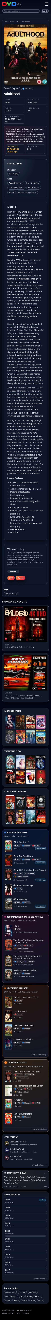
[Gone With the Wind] (40, 817)
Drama (24, 1300)
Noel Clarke (33, 187)
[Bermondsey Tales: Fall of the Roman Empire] (30, 722)
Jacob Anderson (16, 187)
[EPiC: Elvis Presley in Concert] (10, 817)
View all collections (39, 1165)
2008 (18, 22)
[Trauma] (20, 777)
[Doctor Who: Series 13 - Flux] (20, 737)
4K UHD (38, 1296)
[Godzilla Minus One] (30, 817)
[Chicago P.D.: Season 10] (40, 762)
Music (33, 1300)
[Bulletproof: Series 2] (30, 737)
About (4, 1313)
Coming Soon (10, 1292)
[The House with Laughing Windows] (30, 762)
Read (45, 1187)
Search (44, 11)
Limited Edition (11, 1296)
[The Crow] (40, 802)
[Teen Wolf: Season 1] (10, 777)
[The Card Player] (10, 762)
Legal (18, 1313)
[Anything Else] (30, 777)
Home (6, 22)
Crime (40, 1300)
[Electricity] (20, 762)
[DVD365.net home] (11, 4)
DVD (6, 594)
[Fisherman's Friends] (40, 737)
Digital (7, 1300)
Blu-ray (14, 594)
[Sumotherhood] (40, 722)
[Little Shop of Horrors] (10, 802)
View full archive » (40, 1279)
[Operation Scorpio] (20, 817)
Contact (11, 1313)
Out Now (22, 1292)
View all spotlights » (39, 1129)
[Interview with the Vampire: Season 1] (10, 737)
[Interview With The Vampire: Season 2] (20, 722)
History (16, 1300)
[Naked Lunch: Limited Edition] (40, 777)
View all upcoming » (39, 1055)
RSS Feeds (25, 1313)
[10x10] (10, 722)
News (12, 22)
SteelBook (32, 1292)
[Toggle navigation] (47, 4)
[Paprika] (30, 802)
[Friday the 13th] (20, 802)
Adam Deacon (15, 183)
